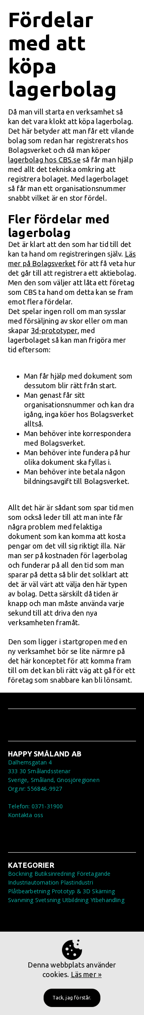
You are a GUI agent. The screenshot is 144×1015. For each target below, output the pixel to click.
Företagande (94, 873)
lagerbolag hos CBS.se (44, 160)
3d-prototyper (54, 330)
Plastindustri (76, 882)
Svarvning (21, 900)
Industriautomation (33, 882)
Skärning (103, 891)
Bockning (20, 873)
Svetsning (48, 900)
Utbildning (75, 900)
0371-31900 (47, 806)
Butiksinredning (54, 873)
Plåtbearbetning (29, 891)
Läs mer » (86, 974)
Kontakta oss (25, 815)
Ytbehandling (107, 900)
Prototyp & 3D (71, 891)
